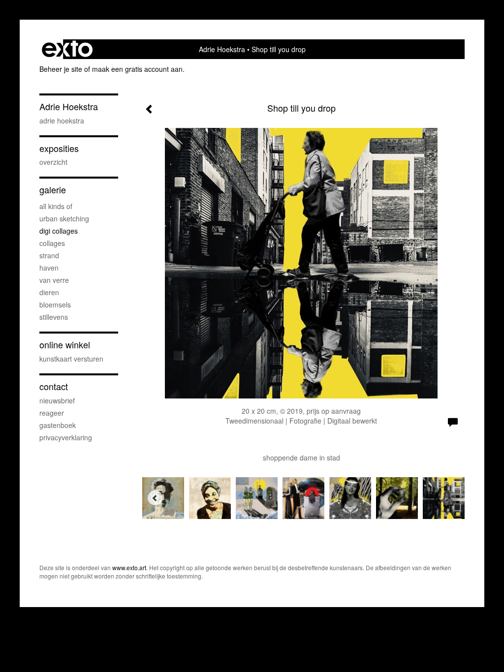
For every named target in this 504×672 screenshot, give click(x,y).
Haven (49, 268)
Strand (49, 255)
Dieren (49, 292)
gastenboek (57, 425)
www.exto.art (129, 567)
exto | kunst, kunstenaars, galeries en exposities (67, 49)
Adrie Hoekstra (222, 49)
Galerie (52, 189)
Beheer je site (60, 69)
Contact (53, 386)
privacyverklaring (65, 437)
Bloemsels (55, 304)
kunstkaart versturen (71, 359)
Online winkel (64, 344)
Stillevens (53, 317)
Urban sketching (64, 218)
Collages (52, 243)
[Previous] (155, 497)
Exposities (59, 148)
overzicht (53, 162)
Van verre (54, 280)
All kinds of (55, 206)
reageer (51, 413)
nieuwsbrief (57, 400)
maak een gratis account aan (137, 69)
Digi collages (58, 231)
